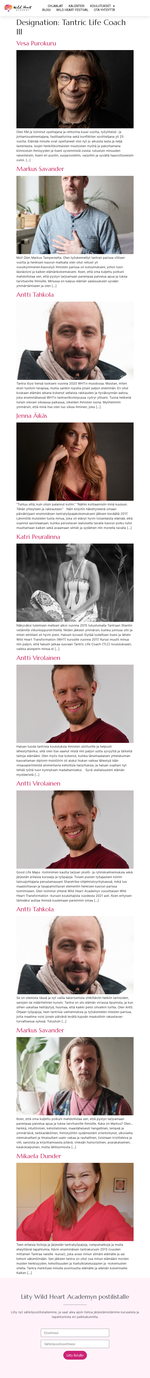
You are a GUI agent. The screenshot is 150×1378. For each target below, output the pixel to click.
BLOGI (46, 10)
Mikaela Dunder (38, 1156)
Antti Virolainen (38, 658)
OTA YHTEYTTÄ (104, 10)
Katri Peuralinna (38, 537)
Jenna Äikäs (31, 416)
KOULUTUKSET (100, 6)
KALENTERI (77, 6)
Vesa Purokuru (36, 43)
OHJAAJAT (55, 6)
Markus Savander (40, 169)
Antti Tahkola (35, 294)
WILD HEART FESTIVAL (72, 10)
